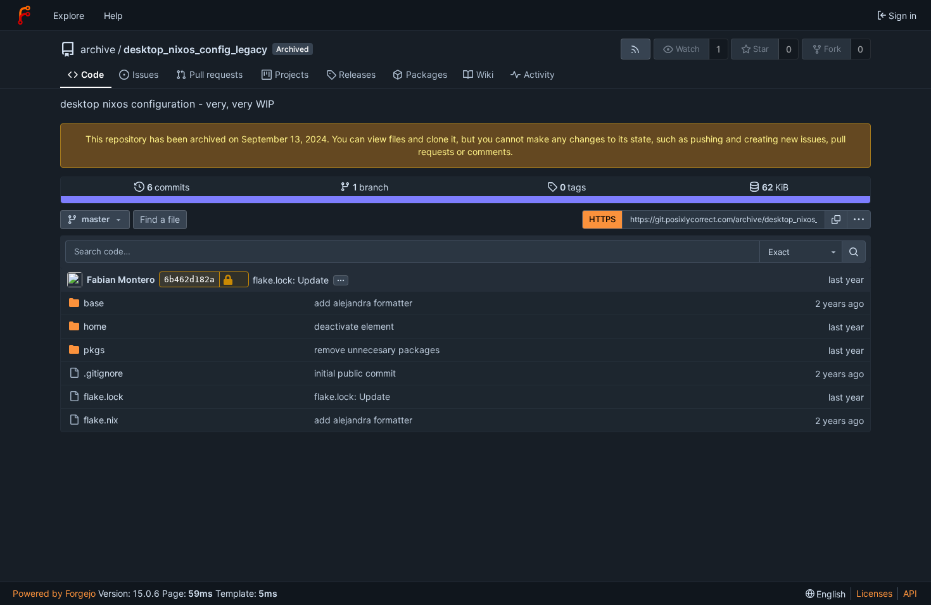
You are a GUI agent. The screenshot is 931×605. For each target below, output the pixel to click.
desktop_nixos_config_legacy (195, 49)
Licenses (874, 593)
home (95, 326)
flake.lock (104, 396)
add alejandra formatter (363, 302)
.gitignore (103, 373)
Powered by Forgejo (54, 593)
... (341, 279)
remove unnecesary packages (377, 349)
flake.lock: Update (291, 280)
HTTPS (602, 219)
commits (168, 187)
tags (573, 187)
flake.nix (101, 420)
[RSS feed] (635, 49)
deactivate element (354, 326)
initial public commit (355, 373)
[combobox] (800, 251)
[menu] (859, 219)
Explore (68, 15)
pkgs (94, 349)
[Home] (24, 15)
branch (371, 187)
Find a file (160, 219)
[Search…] (854, 251)
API (910, 593)
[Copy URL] (836, 219)
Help (113, 15)
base (94, 302)
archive (97, 49)
